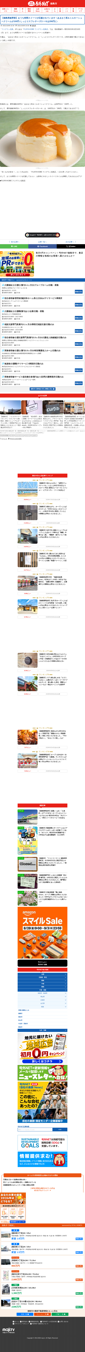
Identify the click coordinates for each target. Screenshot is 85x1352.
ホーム (17, 1321)
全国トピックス (5, 10)
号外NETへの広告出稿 (49, 1321)
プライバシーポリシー (22, 1323)
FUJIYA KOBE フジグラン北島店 (36, 29)
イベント (66, 10)
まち (55, 10)
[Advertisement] (42, 458)
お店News (38, 10)
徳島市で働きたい (8, 280)
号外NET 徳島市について (40, 1323)
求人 (22, 10)
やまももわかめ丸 (16, 439)
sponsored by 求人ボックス (24, 280)
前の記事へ (15, 242)
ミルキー (34, 435)
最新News (16, 10)
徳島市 (53, 3)
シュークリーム (19, 435)
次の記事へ (70, 242)
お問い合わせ (64, 1321)
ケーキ (12, 435)
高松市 (20, 1017)
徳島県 (34, 25)
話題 (60, 10)
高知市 (20, 1027)
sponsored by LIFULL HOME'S (72, 1225)
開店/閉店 (29, 10)
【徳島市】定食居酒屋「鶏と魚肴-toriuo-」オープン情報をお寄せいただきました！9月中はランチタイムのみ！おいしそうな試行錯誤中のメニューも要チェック (53, 896)
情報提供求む (35, 1321)
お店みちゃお (47, 10)
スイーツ (27, 435)
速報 (73, 10)
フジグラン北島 (7, 29)
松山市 (20, 1020)
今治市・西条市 (23, 1023)
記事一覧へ (42, 242)
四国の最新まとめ (23, 1010)
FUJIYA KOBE (4, 435)
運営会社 (25, 1321)
